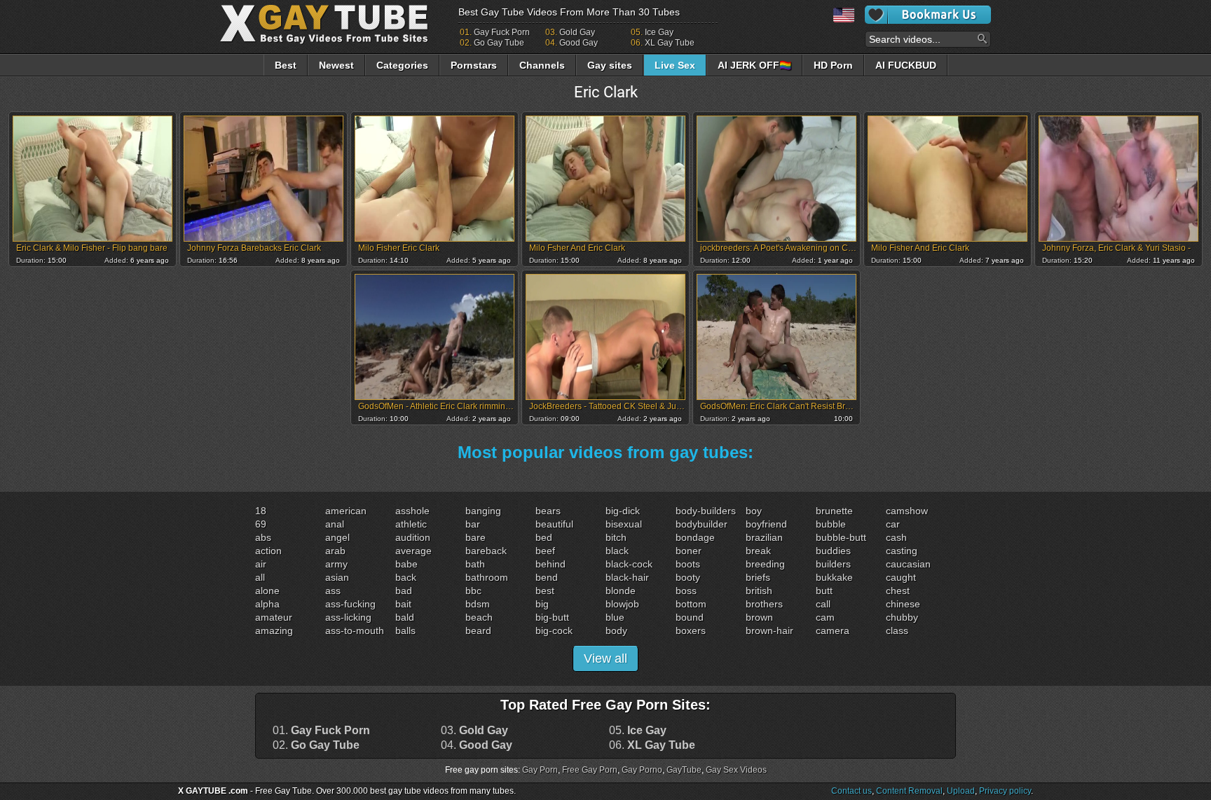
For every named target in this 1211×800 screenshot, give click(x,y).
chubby (902, 617)
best (544, 590)
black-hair (627, 577)
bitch (616, 537)
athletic (411, 524)
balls (405, 630)
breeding (765, 564)
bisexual (624, 524)
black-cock (629, 564)
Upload (961, 791)
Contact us (851, 791)
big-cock (554, 630)
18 (260, 511)
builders (833, 564)
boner (689, 551)
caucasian (908, 564)
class (897, 630)
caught (901, 577)
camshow (907, 511)
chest (898, 590)
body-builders (706, 511)
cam (825, 617)
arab (335, 551)
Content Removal (909, 791)
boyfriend (766, 524)
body (616, 630)
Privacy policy (1005, 791)
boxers (691, 630)
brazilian (764, 537)
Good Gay (578, 43)
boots (688, 564)
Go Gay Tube (499, 43)
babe (406, 564)
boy (754, 511)
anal (334, 524)
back (405, 577)
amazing (274, 630)
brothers (764, 604)
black (617, 551)
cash (896, 537)
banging (483, 511)
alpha (267, 604)
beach (479, 617)
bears (548, 511)
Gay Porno (642, 770)
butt (824, 590)
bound (690, 617)
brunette (834, 511)
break (758, 551)
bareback (486, 551)
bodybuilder (701, 524)
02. (316, 745)
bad (403, 590)
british (759, 590)
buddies (833, 551)
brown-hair (769, 630)
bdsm (477, 604)
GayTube (684, 770)
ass (333, 590)
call (823, 604)
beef (545, 551)
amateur (273, 617)
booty (688, 577)
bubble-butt (841, 537)
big (542, 604)
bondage (695, 537)
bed (543, 537)
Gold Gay (577, 32)
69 (260, 524)
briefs (758, 577)
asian (337, 577)
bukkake (834, 577)
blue (615, 617)
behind (550, 564)
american (346, 511)
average (413, 551)
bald (404, 617)
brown (759, 617)
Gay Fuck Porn (502, 32)
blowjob (622, 604)
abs (263, 537)
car (893, 524)
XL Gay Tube (670, 43)
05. (637, 730)
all (260, 577)
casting (901, 551)
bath (475, 564)
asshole (412, 511)
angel (337, 537)
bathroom (486, 577)
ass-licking (348, 617)
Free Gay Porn (589, 770)
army (336, 564)
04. (476, 745)
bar (472, 524)
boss (686, 590)
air (260, 564)
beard (478, 630)
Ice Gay (659, 32)
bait (403, 604)
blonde (621, 590)
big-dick (623, 511)
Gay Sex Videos (736, 770)
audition (412, 537)
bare (475, 537)
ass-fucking (350, 604)
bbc (473, 590)
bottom (691, 604)
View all (605, 658)
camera (832, 630)
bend (546, 577)
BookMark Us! (928, 15)
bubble (831, 524)
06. (652, 745)
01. (321, 730)
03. (474, 730)
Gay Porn (540, 770)
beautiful (554, 524)
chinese (903, 604)
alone (267, 590)
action (268, 551)
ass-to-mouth (354, 630)
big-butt (552, 617)
